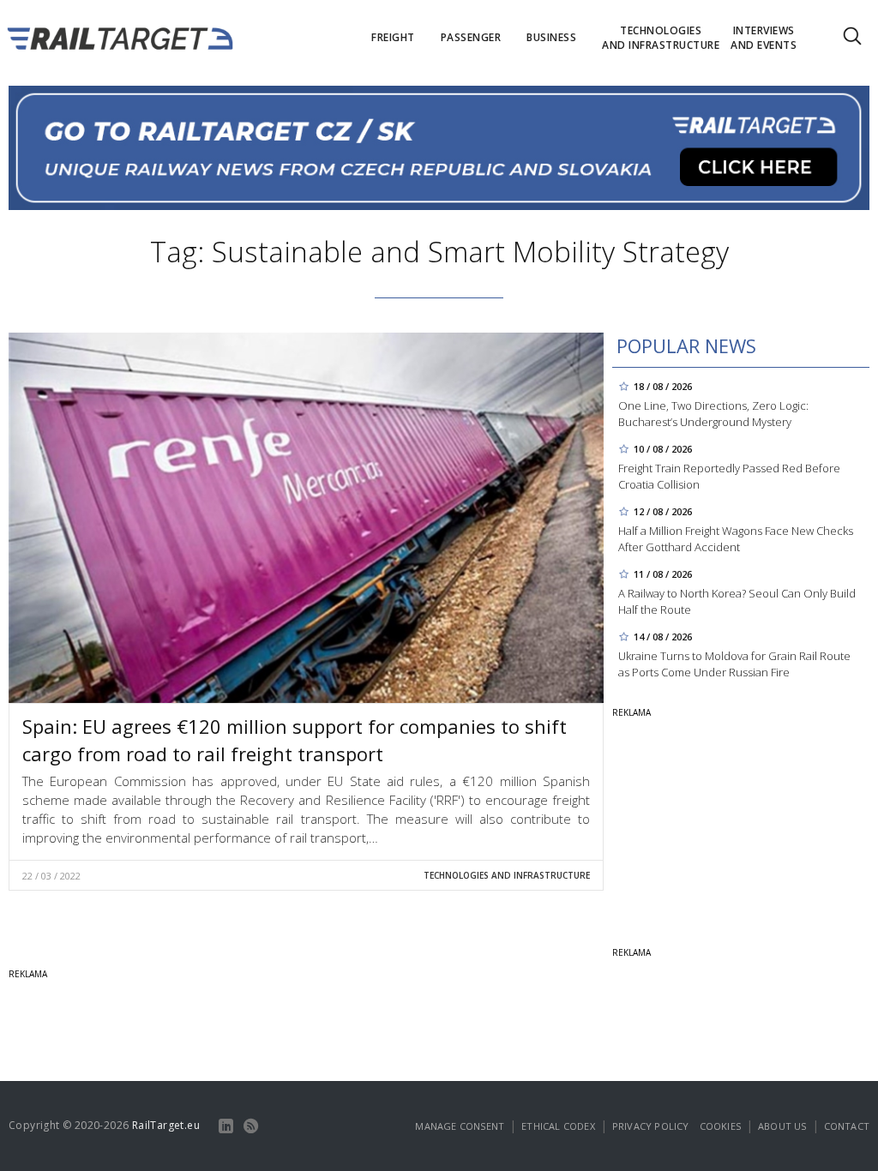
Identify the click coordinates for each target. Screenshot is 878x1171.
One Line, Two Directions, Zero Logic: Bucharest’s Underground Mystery (713, 413)
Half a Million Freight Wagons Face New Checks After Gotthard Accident (735, 539)
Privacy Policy (650, 1126)
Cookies (720, 1126)
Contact (846, 1126)
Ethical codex (558, 1126)
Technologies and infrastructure (507, 875)
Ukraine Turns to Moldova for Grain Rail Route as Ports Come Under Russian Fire (734, 664)
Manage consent (459, 1126)
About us (782, 1126)
